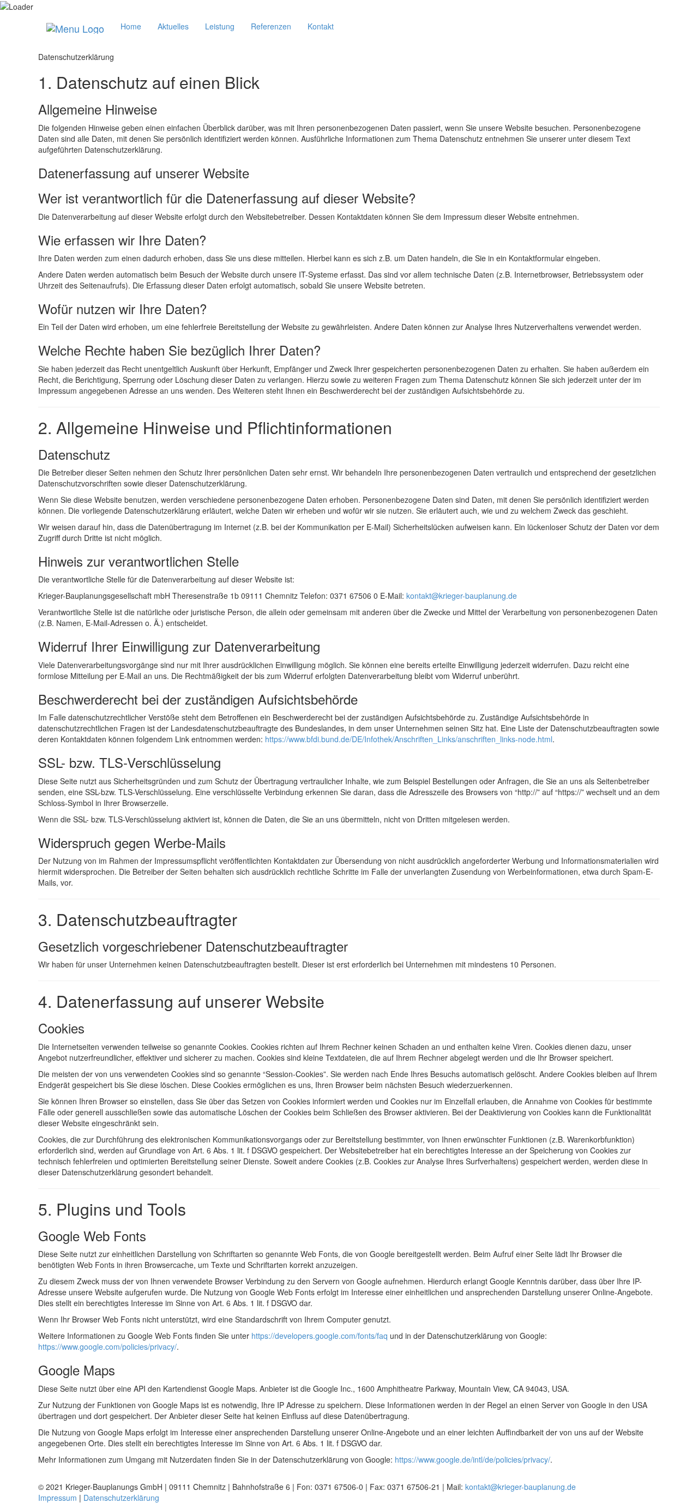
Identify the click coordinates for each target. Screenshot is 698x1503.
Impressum (57, 1497)
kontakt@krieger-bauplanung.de (461, 595)
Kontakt (321, 26)
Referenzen (271, 26)
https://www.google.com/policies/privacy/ (107, 1346)
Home (131, 26)
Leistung (219, 26)
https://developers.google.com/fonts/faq (319, 1335)
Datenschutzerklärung (121, 1497)
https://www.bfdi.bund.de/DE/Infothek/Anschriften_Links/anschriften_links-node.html (408, 739)
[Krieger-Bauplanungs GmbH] (75, 26)
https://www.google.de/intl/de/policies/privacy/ (472, 1459)
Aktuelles (173, 26)
